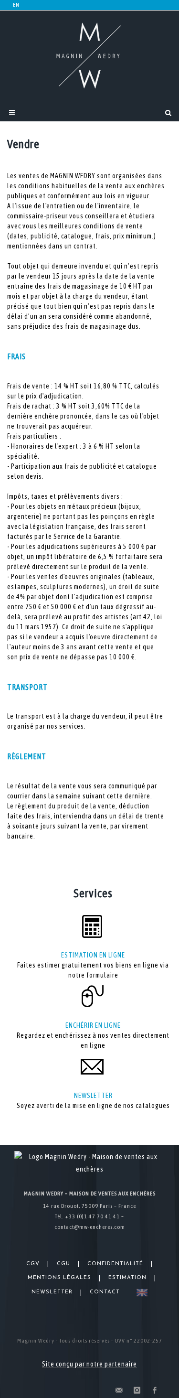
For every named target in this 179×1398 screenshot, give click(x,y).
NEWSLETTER (93, 1095)
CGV (33, 1264)
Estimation (127, 1277)
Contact (105, 1292)
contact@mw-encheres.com (89, 1227)
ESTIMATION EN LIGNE (93, 955)
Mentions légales (59, 1277)
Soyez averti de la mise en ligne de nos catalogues (93, 1105)
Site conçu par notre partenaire (89, 1364)
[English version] (140, 1293)
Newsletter (52, 1292)
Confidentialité (115, 1264)
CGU (63, 1264)
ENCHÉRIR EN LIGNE (93, 1025)
